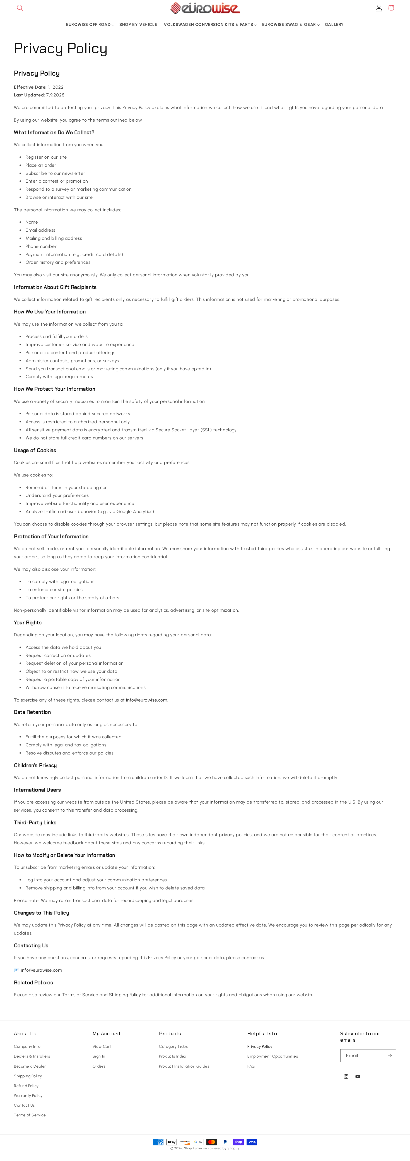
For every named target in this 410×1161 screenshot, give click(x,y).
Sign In (99, 1056)
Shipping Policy (125, 994)
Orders (99, 1066)
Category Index (173, 1046)
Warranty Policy (28, 1095)
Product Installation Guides (184, 1066)
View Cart (102, 1046)
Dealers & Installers (32, 1056)
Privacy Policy (259, 1046)
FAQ (251, 1066)
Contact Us (24, 1105)
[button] (20, 8)
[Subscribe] (390, 1055)
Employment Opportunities (272, 1056)
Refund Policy (26, 1085)
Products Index (172, 1056)
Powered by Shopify (224, 1148)
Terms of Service (30, 1115)
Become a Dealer (30, 1066)
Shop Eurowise (195, 1148)
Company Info (27, 1046)
